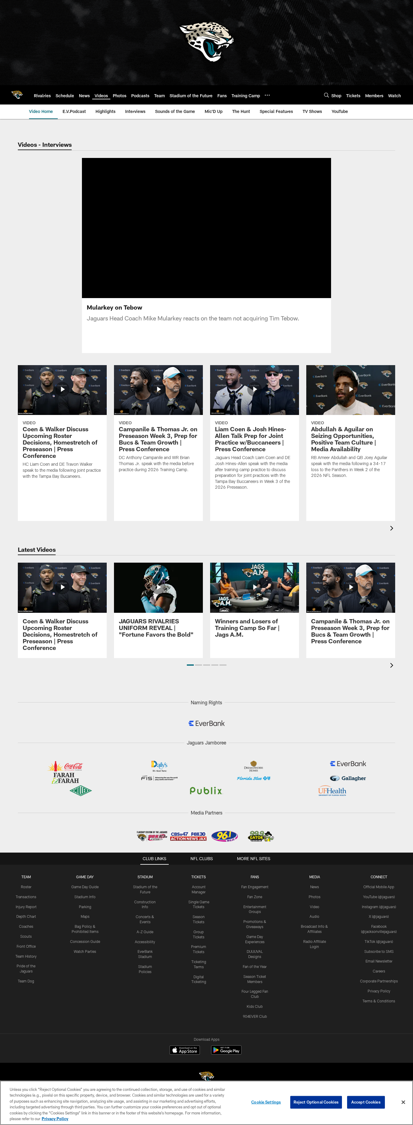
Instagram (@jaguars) (379, 907)
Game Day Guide (85, 887)
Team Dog (26, 981)
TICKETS (198, 877)
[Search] (326, 95)
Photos (314, 897)
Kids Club (255, 1006)
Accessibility (145, 942)
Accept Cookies (366, 1102)
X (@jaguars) (379, 916)
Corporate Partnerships (379, 981)
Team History (26, 956)
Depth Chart (26, 916)
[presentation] (392, 529)
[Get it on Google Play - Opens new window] (226, 1053)
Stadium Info (85, 897)
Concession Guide (85, 941)
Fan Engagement (254, 887)
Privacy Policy (379, 991)
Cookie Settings (266, 1102)
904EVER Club (255, 1016)
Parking (85, 907)
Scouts (26, 936)
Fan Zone (254, 897)
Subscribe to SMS (379, 951)
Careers (379, 971)
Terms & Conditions (379, 1001)
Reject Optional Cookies (316, 1102)
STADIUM (145, 877)
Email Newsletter (379, 961)
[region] (206, 1103)
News (314, 887)
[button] (190, 665)
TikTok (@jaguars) (379, 941)
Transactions (26, 897)
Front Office (26, 946)
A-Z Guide (145, 932)
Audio (314, 916)
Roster (26, 887)
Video (314, 907)
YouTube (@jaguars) (379, 897)
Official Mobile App (378, 887)
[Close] (403, 1102)
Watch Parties (85, 951)
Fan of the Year (255, 966)
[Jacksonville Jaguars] (206, 1078)
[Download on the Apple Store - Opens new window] (184, 1051)
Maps (85, 916)
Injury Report (26, 907)
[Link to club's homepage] (17, 95)
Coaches (26, 926)
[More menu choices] (267, 95)
